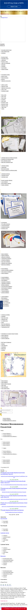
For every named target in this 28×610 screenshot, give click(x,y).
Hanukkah (3, 316)
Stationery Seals (4, 86)
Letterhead (3, 60)
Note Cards (3, 96)
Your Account (4, 518)
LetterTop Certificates (5, 63)
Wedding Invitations (5, 278)
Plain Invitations (4, 382)
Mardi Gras (3, 348)
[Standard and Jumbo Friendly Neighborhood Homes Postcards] (14, 489)
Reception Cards (4, 102)
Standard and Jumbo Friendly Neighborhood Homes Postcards (14, 492)
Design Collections (6, 418)
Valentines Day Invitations (6, 263)
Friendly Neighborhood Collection (9, 420)
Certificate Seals (4, 177)
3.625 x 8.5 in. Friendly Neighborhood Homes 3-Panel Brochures (14, 506)
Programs (3, 99)
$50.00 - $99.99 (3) (6, 445)
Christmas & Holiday (5, 314)
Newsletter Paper (4, 58)
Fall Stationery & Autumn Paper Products (9, 333)
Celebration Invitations (5, 283)
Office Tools (3, 89)
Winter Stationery (4, 335)
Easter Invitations (4, 254)
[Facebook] (6, 585)
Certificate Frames (5, 175)
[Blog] (4, 585)
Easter (2, 322)
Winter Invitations (4, 273)
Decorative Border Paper (6, 50)
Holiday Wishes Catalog (7, 561)
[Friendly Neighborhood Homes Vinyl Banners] (12, 510)
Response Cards (4, 104)
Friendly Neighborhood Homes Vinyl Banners (14, 512)
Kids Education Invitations (6, 288)
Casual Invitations (5, 296)
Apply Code (14, 6)
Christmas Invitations (5, 260)
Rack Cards (3, 101)
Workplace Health (5, 91)
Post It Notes (4, 67)
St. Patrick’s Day (4, 320)
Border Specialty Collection (6, 180)
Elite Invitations (4, 298)
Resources (3, 556)
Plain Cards (3, 385)
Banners (3, 79)
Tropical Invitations (5, 291)
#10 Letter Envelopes (5, 224)
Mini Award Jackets (5, 168)
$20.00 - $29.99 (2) (6, 442)
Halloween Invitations (5, 257)
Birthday (3, 344)
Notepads (3, 64)
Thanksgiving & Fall (5, 327)
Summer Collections (7, 419)
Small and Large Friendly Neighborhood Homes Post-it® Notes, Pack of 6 (14, 477)
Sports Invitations (4, 289)
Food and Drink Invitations (6, 286)
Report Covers (4, 76)
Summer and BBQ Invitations (7, 270)
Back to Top (3, 517)
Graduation (3, 347)
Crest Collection (4, 182)
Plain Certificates (4, 387)
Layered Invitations (5, 305)
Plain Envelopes (4, 380)
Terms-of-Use (16, 607)
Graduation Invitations (5, 282)
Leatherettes (3, 167)
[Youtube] (1, 585)
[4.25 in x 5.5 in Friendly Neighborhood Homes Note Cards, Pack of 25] (14, 496)
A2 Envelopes (4, 222)
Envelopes (3, 53)
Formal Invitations (5, 277)
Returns (4, 538)
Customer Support (6, 537)
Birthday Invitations (5, 285)
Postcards (3, 66)
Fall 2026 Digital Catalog (7, 558)
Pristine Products (4, 69)
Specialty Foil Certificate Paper (7, 159)
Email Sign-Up (4, 601)
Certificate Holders (5, 165)
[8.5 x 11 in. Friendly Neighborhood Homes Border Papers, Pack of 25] (14, 481)
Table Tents (3, 107)
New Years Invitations (5, 261)
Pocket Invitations (4, 301)
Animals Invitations (5, 292)
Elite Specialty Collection (6, 183)
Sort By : (3, 470)
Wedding (3, 350)
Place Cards (3, 98)
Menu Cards (3, 95)
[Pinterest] (8, 585)
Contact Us (5, 535)
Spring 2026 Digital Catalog (8, 560)
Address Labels (4, 84)
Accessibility (9, 607)
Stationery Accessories (6, 80)
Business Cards (4, 61)
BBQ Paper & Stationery (6, 342)
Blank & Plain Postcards (6, 383)
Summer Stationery (5, 338)
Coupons (5, 564)
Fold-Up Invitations (5, 299)
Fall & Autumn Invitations (6, 271)
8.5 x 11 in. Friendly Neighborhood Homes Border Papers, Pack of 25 (14, 484)
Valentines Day (4, 319)
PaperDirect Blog (5, 14)
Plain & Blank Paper (5, 51)
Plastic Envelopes (4, 77)
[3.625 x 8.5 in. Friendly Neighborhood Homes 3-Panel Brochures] (14, 503)
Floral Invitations (4, 268)
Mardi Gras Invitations (5, 264)
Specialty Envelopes (5, 227)
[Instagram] (10, 585)
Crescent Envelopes (5, 225)
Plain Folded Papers (5, 388)
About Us (3, 607)
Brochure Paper (4, 57)
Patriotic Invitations (5, 255)
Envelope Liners (4, 228)
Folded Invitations (5, 304)
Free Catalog (5, 521)
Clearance (5, 563)
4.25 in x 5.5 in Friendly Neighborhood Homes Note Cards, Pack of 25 (14, 499)
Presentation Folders (5, 74)
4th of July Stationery (5, 324)
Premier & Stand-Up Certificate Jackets (9, 170)
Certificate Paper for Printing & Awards (9, 157)
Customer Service (5, 533)
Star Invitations (4, 280)
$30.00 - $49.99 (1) (6, 443)
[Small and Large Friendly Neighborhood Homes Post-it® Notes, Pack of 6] (14, 473)
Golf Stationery (4, 345)
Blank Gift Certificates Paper (7, 162)
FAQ (4, 541)
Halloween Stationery (5, 325)
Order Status (5, 522)
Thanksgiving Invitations (6, 258)
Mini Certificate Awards (6, 160)
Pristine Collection (5, 185)
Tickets (2, 108)
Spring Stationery (4, 336)
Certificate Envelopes (5, 173)
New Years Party (4, 317)
